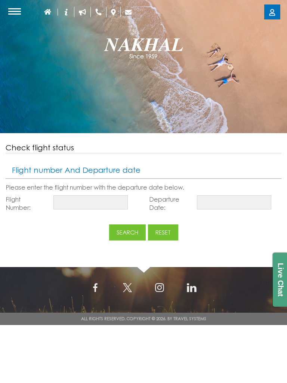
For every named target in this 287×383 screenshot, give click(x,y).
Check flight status (40, 148)
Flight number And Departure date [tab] (76, 170)
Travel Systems (189, 318)
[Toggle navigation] (14, 11)
